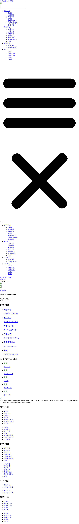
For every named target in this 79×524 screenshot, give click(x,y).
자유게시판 (11, 55)
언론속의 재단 (12, 23)
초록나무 (11, 35)
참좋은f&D (11, 37)
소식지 (10, 59)
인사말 (10, 13)
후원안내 (11, 45)
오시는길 (11, 25)
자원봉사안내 (12, 47)
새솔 (9, 41)
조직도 (10, 19)
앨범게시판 (11, 53)
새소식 (10, 51)
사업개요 (11, 29)
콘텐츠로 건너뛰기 (6, 1)
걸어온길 (11, 17)
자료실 (10, 57)
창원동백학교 (12, 39)
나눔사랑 (7, 43)
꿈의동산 (11, 33)
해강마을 (11, 31)
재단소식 (7, 49)
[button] (39, 142)
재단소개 (7, 11)
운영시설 (7, 27)
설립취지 (11, 15)
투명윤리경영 (12, 21)
